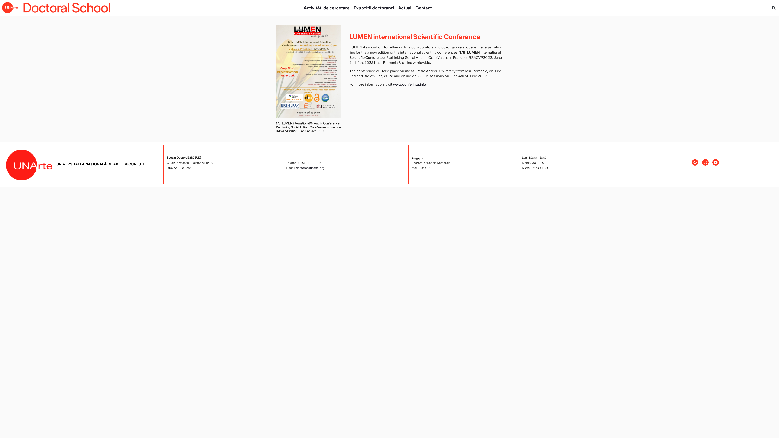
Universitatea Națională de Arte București (100, 164)
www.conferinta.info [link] (409, 84)
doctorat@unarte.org (310, 168)
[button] (773, 8)
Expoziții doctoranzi (374, 8)
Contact (423, 8)
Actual (404, 8)
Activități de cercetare (327, 8)
